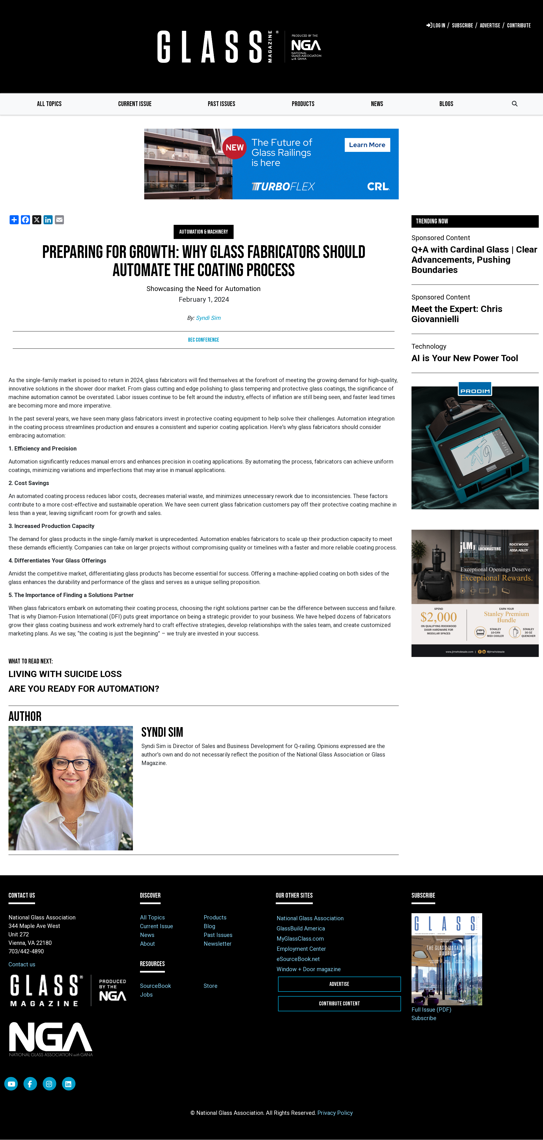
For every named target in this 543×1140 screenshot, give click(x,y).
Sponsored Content (440, 238)
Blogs (446, 104)
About (147, 943)
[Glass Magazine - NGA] (238, 46)
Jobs (146, 994)
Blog (209, 926)
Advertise (339, 984)
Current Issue (135, 104)
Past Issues (221, 104)
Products (303, 104)
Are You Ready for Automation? (83, 688)
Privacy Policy (335, 1112)
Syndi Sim (208, 317)
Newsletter (218, 943)
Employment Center (301, 948)
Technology (428, 346)
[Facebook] (30, 1084)
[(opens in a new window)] (271, 164)
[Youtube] (11, 1084)
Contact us (21, 964)
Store (210, 985)
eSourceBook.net (298, 959)
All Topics (49, 104)
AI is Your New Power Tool (464, 358)
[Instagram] (49, 1084)
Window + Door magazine (309, 969)
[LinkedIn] (69, 1084)
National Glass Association (310, 918)
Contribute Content (339, 1003)
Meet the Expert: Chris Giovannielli (457, 313)
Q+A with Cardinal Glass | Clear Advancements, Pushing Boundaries (474, 259)
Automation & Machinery (203, 232)
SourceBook (155, 985)
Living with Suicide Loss (65, 674)
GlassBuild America (301, 928)
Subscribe (423, 1018)
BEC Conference (203, 340)
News (377, 104)
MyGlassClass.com (300, 938)
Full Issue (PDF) (431, 1009)
